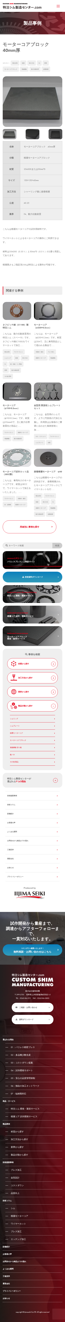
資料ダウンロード (26, 1019)
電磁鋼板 (24, 69)
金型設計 (15, 1177)
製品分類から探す (25, 706)
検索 (57, 545)
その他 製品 (14, 762)
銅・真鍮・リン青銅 (16, 364)
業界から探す (23, 692)
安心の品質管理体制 (23, 1078)
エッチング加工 (18, 1239)
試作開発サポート (22, 1070)
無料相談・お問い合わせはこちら (32, 950)
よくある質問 (12, 832)
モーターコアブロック (11, 69)
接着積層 (45, 69)
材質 (23, 63)
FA (39, 63)
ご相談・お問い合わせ (28, 1007)
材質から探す (23, 664)
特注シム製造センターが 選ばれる (19, 780)
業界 (45, 63)
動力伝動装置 (35, 69)
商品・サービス (9, 1101)
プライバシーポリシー (15, 877)
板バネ (12, 755)
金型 (49, 442)
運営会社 (10, 859)
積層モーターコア (41, 358)
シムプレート (39, 442)
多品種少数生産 (21, 1055)
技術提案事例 (12, 796)
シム (13, 1208)
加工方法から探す (25, 678)
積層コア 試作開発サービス (24, 1116)
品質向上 (15, 1193)
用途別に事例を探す (29, 526)
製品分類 (15, 63)
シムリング (8, 358)
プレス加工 (51, 352)
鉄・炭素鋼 (8, 504)
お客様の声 (11, 823)
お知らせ (10, 868)
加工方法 (31, 63)
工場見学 (10, 850)
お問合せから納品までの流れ (17, 841)
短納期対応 (18, 1093)
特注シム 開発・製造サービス (25, 1108)
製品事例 (6, 1124)
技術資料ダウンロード (34, 577)
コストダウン (17, 1185)
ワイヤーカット (18, 352)
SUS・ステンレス (41, 436)
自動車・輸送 (39, 352)
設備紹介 (10, 814)
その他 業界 (8, 376)
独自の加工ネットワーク (25, 1085)
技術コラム (11, 805)
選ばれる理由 (8, 1039)
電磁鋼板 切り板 (16, 747)
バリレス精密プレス (23, 1047)
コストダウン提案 (22, 1062)
